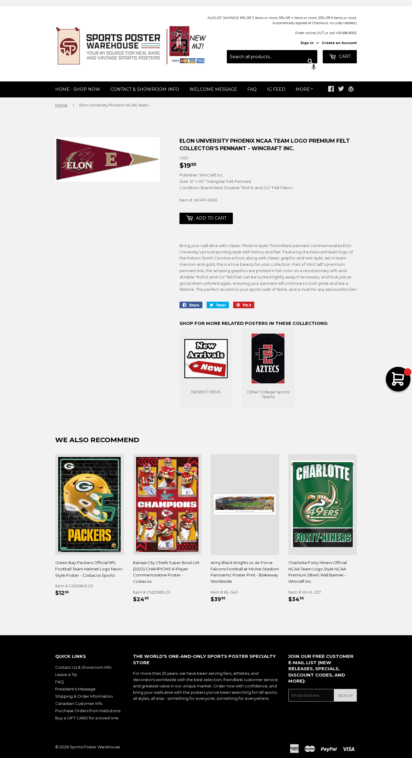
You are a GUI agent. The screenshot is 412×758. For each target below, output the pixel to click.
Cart (344, 56)
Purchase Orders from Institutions (87, 710)
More (303, 89)
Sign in (307, 43)
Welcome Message (213, 89)
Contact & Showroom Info (144, 89)
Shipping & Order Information (84, 696)
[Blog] (351, 89)
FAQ (252, 89)
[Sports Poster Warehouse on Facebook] (331, 89)
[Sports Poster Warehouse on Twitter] (341, 89)
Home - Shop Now (77, 89)
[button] (272, 67)
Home (61, 105)
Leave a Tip (66, 674)
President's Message (75, 689)
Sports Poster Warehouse (95, 746)
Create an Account (339, 43)
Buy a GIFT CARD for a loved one (87, 717)
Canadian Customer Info (79, 703)
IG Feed (276, 89)
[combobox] (272, 56)
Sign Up (345, 695)
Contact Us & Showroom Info (83, 667)
